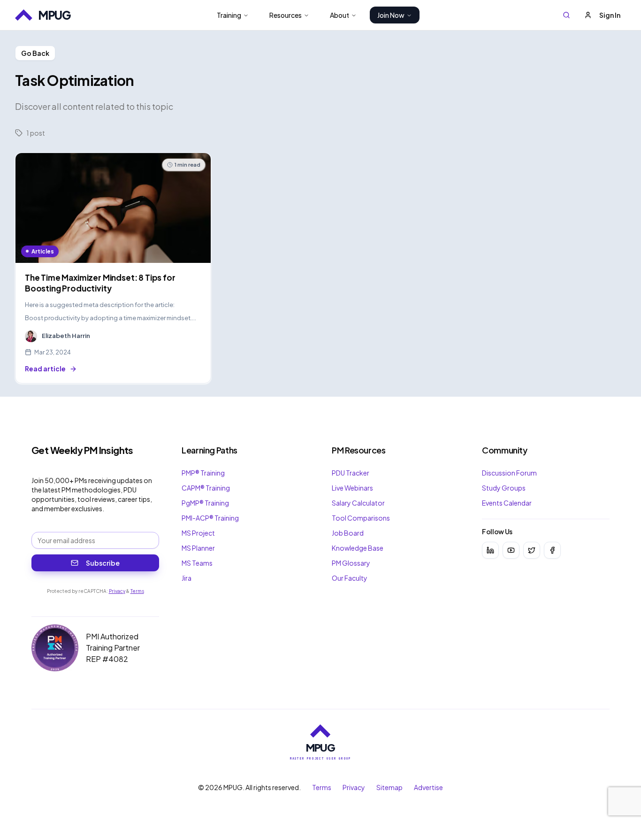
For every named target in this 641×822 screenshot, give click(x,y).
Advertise (428, 787)
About (339, 15)
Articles (42, 251)
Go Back (35, 53)
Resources (285, 15)
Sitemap (389, 787)
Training (229, 15)
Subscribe (103, 563)
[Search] (566, 15)
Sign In (609, 15)
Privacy (117, 591)
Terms (137, 591)
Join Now (390, 15)
